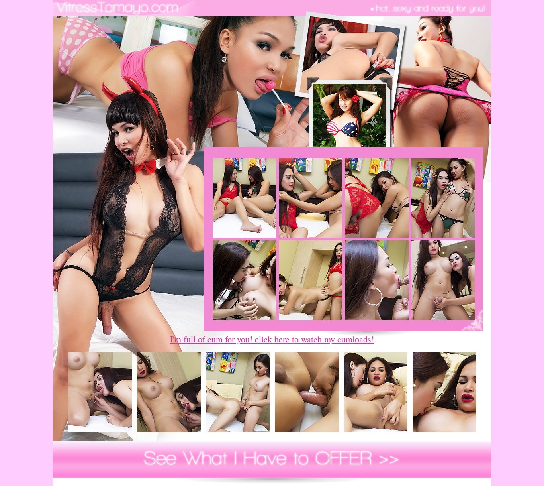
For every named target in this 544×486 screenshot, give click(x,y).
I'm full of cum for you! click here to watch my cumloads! (272, 339)
